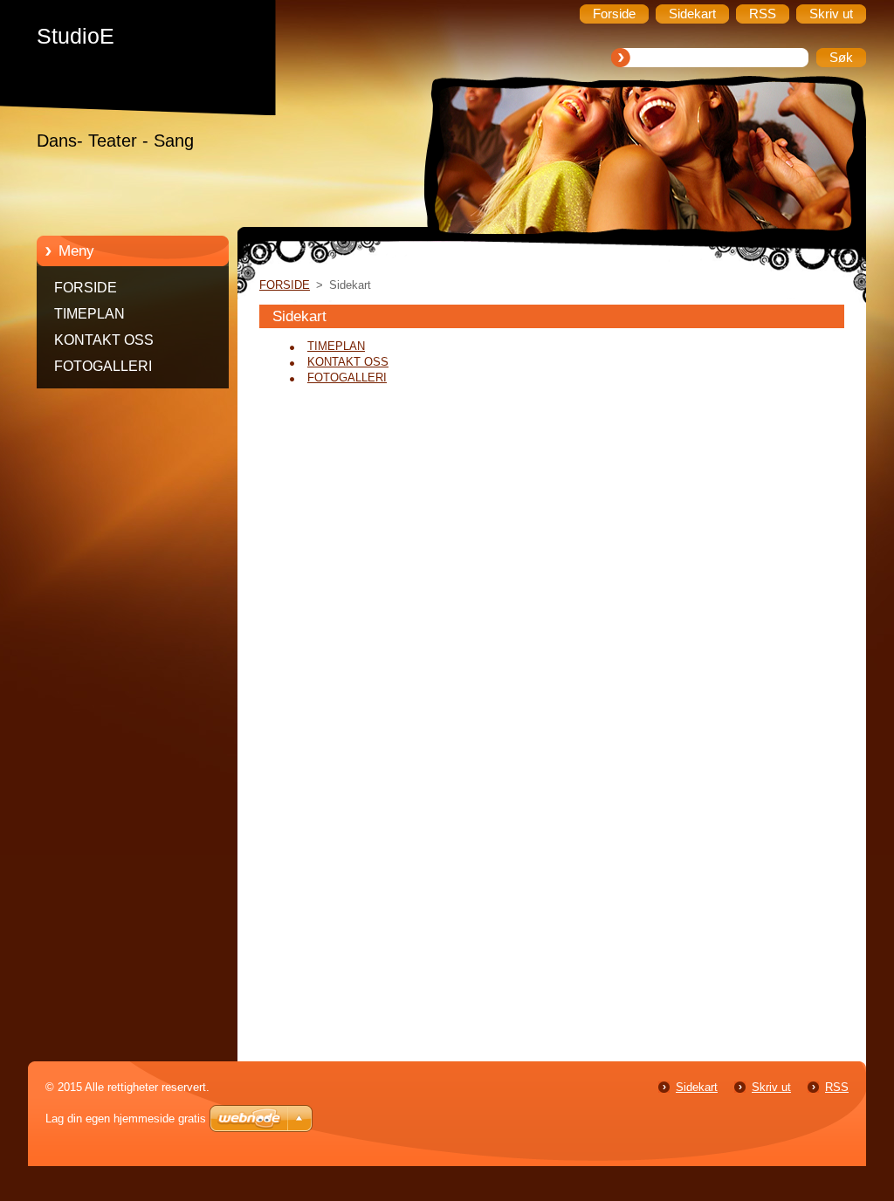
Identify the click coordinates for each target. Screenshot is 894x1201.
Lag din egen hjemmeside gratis (125, 1118)
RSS (837, 1087)
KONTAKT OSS (104, 340)
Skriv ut (771, 1087)
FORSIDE (85, 287)
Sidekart (697, 1087)
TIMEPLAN (89, 313)
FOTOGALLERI (103, 366)
